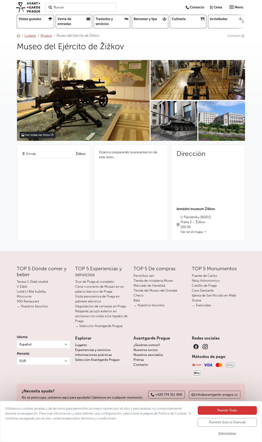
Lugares (81, 345)
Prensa (138, 360)
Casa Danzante (203, 290)
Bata (136, 300)
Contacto (140, 365)
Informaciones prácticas (93, 355)
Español (25, 344)
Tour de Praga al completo (94, 282)
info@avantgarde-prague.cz (217, 395)
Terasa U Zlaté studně (32, 282)
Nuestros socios (145, 350)
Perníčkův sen (143, 276)
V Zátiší (22, 287)
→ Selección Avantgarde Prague (99, 326)
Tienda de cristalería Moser (153, 281)
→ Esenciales (201, 305)
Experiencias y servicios (93, 350)
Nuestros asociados (148, 355)
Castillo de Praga (204, 285)
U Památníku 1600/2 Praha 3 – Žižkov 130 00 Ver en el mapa (196, 224)
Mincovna (24, 296)
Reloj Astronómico (206, 281)
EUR (22, 361)
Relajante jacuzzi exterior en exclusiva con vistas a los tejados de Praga (101, 316)
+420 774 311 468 (168, 395)
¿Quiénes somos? (146, 345)
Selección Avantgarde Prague (97, 360)
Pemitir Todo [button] (227, 410)
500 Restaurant (28, 301)
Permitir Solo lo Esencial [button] (227, 422)
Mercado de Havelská (149, 285)
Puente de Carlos (204, 276)
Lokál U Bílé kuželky (31, 291)
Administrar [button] (227, 433)
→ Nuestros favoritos (32, 306)
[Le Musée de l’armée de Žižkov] (83, 100)
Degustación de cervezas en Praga (100, 306)
